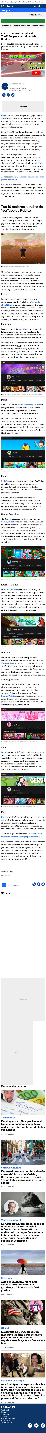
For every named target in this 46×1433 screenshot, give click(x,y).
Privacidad (5, 1414)
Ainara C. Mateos (7, 1134)
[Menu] (44, 6)
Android (3, 875)
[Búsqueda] (35, 6)
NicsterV (5, 663)
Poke (6, 481)
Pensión (7, 2)
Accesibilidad (6, 1420)
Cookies (4, 1416)
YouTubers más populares (30, 405)
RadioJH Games (11, 589)
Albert (26, 329)
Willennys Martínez (16, 84)
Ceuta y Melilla (16, 2)
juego (9, 875)
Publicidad (5, 1410)
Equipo (3, 1412)
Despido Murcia (40, 2)
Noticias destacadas (13, 1086)
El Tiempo (31, 2)
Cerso (3, 752)
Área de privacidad (8, 1418)
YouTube (39, 163)
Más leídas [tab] (6, 893)
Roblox (4, 115)
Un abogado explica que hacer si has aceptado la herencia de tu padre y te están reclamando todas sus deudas (23, 1125)
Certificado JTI (6, 1422)
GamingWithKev (9, 522)
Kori (3, 817)
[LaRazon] (9, 6)
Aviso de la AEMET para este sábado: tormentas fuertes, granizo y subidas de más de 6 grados (20, 1286)
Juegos (5, 10)
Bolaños (24, 2)
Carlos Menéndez (7, 1295)
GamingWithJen (8, 696)
